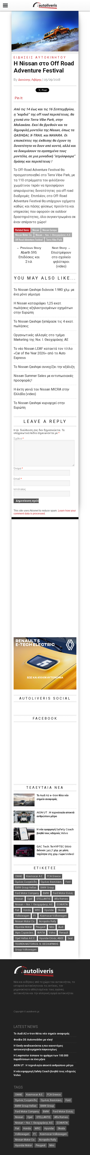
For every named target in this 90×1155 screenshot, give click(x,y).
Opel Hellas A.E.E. (25, 938)
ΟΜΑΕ (18, 876)
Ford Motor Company (27, 893)
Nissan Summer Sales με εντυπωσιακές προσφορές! (43, 378)
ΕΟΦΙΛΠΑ (62, 904)
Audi (60, 927)
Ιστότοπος (20, 489)
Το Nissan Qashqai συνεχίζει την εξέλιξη (44, 367)
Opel (29, 898)
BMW (46, 893)
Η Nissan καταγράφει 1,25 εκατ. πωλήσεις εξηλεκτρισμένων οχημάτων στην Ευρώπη (43, 307)
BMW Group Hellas (25, 887)
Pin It (18, 98)
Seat (70, 938)
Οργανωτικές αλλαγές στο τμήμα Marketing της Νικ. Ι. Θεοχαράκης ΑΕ (41, 337)
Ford (68, 881)
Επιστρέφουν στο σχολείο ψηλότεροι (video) (61, 259)
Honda (27, 910)
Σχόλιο (19, 438)
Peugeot (40, 927)
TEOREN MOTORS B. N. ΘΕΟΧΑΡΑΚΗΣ (37, 944)
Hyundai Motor (23, 927)
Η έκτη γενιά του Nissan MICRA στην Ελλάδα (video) (41, 391)
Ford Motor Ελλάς (63, 893)
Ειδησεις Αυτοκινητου (40, 57)
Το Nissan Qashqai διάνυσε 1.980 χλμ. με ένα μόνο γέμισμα (44, 292)
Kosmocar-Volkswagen (53, 915)
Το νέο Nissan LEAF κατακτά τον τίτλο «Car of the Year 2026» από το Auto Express (43, 353)
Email (18, 478)
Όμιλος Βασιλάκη (51, 881)
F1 (34, 915)
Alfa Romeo (61, 898)
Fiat (17, 910)
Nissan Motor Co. (23, 235)
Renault (63, 932)
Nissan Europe (49, 230)
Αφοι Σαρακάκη (24, 932)
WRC (37, 910)
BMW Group (47, 887)
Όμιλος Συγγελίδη (26, 881)
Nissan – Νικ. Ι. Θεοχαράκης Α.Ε (53, 235)
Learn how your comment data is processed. (45, 512)
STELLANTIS (43, 898)
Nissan (35, 230)
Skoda (61, 910)
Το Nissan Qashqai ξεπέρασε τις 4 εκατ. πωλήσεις (44, 323)
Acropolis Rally (47, 921)
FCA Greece (54, 876)
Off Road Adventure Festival (29, 239)
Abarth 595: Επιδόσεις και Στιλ (29, 257)
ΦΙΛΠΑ (41, 932)
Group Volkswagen (26, 949)
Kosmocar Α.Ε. (34, 876)
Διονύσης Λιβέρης (30, 79)
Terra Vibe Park (54, 239)
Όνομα (18, 468)
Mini (51, 927)
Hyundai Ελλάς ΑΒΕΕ (51, 938)
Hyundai (49, 910)
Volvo (52, 932)
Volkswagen (22, 915)
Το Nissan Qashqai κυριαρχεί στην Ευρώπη (39, 405)
